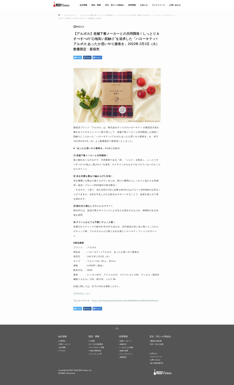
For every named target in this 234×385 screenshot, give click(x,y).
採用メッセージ (125, 341)
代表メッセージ (64, 344)
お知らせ (144, 5)
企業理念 (62, 341)
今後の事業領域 (95, 351)
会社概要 (62, 347)
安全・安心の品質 (156, 344)
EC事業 (92, 341)
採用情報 (132, 5)
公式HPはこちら (82, 293)
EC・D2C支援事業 (96, 344)
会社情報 (83, 5)
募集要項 (123, 357)
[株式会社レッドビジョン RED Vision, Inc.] (61, 4)
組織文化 (123, 344)
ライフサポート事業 (97, 347)
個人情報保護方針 (156, 363)
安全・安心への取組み (114, 5)
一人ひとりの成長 (126, 347)
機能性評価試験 (156, 341)
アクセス (62, 351)
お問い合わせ (175, 5)
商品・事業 (96, 5)
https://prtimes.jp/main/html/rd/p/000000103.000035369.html (125, 300)
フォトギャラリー (126, 354)
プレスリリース (158, 5)
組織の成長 (124, 351)
